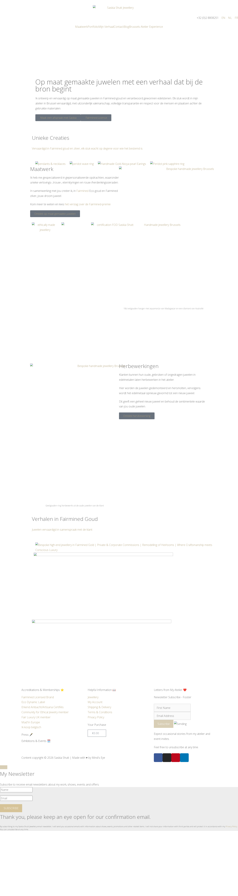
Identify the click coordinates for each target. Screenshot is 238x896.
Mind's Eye (98, 758)
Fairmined (82, 191)
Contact (119, 26)
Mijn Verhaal (106, 26)
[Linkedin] (184, 757)
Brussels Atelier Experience (146, 26)
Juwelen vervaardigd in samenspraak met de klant (62, 529)
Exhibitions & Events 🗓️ (36, 741)
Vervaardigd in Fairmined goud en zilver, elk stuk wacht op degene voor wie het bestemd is (87, 148)
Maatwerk (81, 26)
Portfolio (93, 26)
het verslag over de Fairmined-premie (88, 204)
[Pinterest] (175, 757)
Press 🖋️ (27, 735)
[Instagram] (167, 757)
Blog (126, 26)
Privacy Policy (231, 826)
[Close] (3, 767)
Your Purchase (97, 725)
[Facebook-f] (158, 757)
